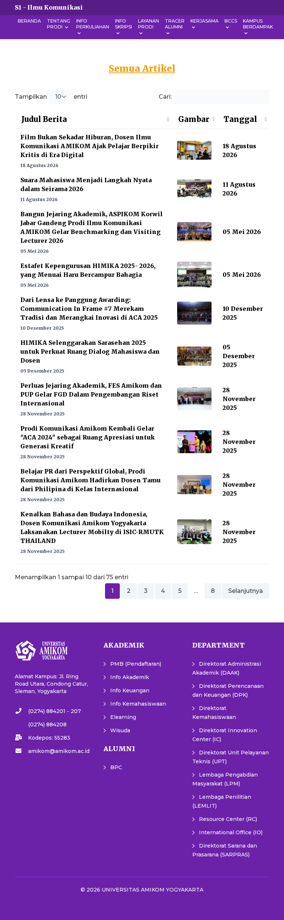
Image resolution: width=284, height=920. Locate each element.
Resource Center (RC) (228, 819)
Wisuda (120, 730)
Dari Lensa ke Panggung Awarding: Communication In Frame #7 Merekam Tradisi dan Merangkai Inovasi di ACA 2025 (89, 308)
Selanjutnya (245, 590)
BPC (116, 767)
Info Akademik (129, 677)
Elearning (123, 717)
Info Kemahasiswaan (138, 703)
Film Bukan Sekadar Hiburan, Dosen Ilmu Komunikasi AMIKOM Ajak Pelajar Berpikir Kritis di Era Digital (89, 146)
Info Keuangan (129, 690)
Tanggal (240, 119)
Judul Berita (44, 119)
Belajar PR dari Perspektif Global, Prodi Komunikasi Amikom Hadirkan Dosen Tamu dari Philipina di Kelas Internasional (90, 480)
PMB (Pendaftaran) (135, 664)
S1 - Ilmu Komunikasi (49, 7)
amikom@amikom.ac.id (58, 751)
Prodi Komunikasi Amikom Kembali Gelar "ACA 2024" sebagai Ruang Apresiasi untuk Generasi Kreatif (87, 437)
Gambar (193, 119)
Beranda (29, 21)
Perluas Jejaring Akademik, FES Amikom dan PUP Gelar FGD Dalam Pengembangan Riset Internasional (91, 394)
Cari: (165, 96)
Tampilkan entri (51, 96)
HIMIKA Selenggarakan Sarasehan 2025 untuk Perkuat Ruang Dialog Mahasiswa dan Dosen (90, 351)
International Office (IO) (231, 832)
